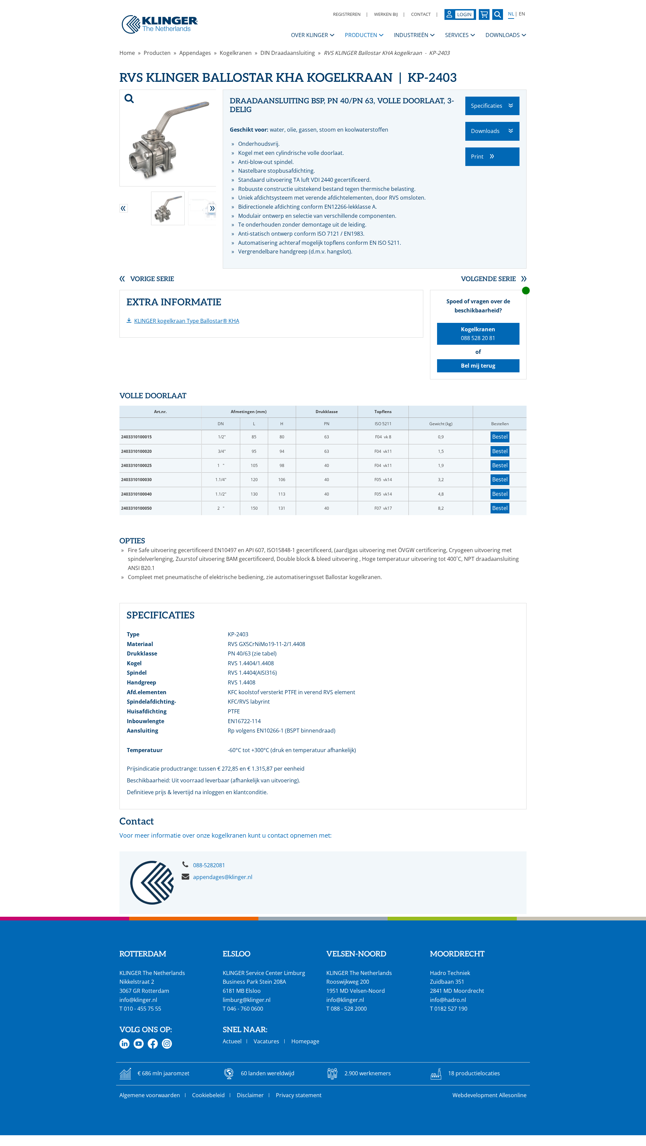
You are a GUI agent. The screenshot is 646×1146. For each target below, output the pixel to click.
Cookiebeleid (208, 1095)
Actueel (232, 1041)
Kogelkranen (236, 52)
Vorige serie (152, 279)
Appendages (195, 52)
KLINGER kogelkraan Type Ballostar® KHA (186, 320)
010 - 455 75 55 (142, 1008)
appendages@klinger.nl (222, 877)
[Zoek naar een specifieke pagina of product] (497, 14)
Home (127, 52)
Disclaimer (250, 1095)
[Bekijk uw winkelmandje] (484, 14)
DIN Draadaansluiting (287, 52)
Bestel (500, 436)
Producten (157, 52)
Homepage (305, 1041)
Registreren (347, 14)
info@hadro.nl (448, 1000)
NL (511, 14)
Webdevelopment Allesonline (490, 1095)
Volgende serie (488, 279)
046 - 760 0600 (245, 1008)
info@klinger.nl (138, 1000)
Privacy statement (299, 1095)
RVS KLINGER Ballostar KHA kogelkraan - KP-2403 (387, 52)
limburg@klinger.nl (247, 1000)
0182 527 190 (450, 1008)
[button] (123, 208)
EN (522, 14)
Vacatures (266, 1041)
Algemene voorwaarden (149, 1095)
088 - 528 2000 (349, 1008)
